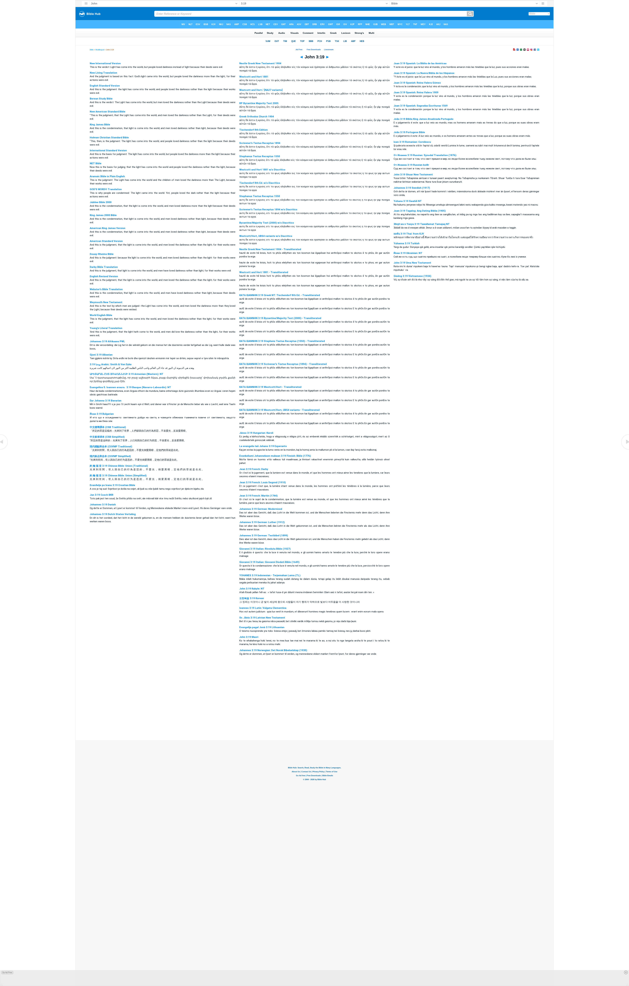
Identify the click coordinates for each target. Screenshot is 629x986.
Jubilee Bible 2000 (101, 202)
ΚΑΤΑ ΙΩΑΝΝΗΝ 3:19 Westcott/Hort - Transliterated (270, 387)
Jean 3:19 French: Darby (253, 469)
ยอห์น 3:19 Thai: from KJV (409, 233)
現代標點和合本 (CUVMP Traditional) (111, 446)
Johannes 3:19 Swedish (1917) (412, 187)
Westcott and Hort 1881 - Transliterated (263, 272)
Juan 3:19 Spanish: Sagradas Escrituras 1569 (421, 105)
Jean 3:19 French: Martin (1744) (258, 495)
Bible (92, 50)
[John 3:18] (4, 449)
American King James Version (107, 228)
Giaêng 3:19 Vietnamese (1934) (412, 276)
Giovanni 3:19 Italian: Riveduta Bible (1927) (265, 548)
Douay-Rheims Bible (102, 254)
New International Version (105, 63)
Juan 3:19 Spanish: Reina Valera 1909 (416, 92)
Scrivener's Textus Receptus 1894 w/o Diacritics (268, 209)
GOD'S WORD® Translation (106, 189)
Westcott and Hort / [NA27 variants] (261, 90)
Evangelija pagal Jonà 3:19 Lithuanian (261, 627)
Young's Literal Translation (106, 328)
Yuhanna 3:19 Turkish (406, 243)
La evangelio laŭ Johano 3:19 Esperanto (263, 446)
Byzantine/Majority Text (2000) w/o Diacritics (266, 222)
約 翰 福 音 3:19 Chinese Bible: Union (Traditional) (119, 465)
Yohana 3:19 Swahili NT (408, 201)
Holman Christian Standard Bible (109, 137)
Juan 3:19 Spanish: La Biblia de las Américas (420, 63)
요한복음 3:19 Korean (251, 598)
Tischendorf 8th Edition (253, 129)
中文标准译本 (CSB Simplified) (107, 436)
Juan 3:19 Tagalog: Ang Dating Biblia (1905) (420, 210)
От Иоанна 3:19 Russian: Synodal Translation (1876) (425, 155)
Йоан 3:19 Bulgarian (102, 413)
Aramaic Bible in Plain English (107, 176)
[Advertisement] (314, 720)
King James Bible (100, 124)
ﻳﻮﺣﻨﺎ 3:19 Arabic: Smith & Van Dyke (111, 364)
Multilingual (99, 50)
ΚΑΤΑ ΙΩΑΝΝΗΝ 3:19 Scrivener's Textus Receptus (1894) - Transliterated (283, 364)
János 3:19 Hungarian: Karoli (256, 432)
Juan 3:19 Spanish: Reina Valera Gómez (417, 82)
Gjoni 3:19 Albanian (101, 354)
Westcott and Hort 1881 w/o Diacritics (262, 169)
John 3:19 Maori (248, 637)
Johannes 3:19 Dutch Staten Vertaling (113, 514)
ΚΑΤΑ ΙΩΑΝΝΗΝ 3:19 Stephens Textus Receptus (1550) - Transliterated (282, 341)
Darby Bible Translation (104, 267)
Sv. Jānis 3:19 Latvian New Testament (262, 617)
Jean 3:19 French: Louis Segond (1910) (262, 482)
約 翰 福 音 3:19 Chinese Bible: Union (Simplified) (118, 475)
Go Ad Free (7, 972)
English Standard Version (105, 85)
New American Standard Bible (107, 111)
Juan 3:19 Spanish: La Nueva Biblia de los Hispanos (424, 73)
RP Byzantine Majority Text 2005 (258, 103)
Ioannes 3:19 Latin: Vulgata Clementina (262, 608)
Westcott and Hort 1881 (253, 76)
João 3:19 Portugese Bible (409, 132)
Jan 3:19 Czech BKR (101, 494)
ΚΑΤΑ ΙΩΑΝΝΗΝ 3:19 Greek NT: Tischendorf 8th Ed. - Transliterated (279, 295)
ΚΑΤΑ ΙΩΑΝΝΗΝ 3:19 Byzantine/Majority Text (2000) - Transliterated (280, 318)
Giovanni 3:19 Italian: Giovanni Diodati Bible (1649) (269, 562)
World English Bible (101, 315)
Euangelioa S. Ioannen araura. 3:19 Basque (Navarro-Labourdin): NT (130, 387)
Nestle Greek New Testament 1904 (260, 63)
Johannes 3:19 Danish (103, 504)
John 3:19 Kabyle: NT (251, 588)
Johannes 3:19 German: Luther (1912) (262, 522)
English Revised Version (104, 276)
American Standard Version (106, 241)
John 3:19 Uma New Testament (412, 262)
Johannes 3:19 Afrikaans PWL (107, 341)
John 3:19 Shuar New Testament (413, 174)
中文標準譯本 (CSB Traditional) (108, 427)
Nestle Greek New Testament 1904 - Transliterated (270, 249)
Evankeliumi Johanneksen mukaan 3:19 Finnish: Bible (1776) (275, 455)
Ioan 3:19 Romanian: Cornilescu (412, 141)
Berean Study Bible (101, 98)
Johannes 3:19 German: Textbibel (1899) (263, 535)
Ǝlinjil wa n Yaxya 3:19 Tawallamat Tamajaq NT (422, 224)
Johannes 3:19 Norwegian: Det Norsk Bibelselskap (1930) (273, 650)
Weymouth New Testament (106, 302)
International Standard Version (108, 150)
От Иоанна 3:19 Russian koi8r (411, 164)
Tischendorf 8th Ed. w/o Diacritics (259, 182)
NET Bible (95, 163)
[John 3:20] (625, 449)
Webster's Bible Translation (106, 289)
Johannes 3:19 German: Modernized (260, 509)
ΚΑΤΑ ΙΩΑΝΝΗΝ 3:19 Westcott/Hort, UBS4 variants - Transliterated (279, 409)
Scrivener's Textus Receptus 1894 (259, 143)
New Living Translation (103, 72)
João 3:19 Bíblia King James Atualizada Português (423, 119)
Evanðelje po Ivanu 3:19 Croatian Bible (112, 485)
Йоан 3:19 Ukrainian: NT (408, 253)
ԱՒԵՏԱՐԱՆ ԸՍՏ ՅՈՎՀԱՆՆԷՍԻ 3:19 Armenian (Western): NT (126, 374)
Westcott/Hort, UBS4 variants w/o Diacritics (265, 236)
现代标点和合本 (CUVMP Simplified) (110, 456)
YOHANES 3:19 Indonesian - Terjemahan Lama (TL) (269, 575)
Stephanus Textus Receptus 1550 (259, 156)
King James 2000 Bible (103, 215)
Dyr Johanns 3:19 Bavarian (105, 400)
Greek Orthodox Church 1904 (256, 116)
